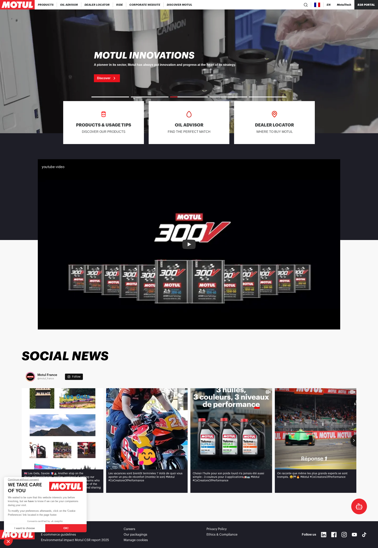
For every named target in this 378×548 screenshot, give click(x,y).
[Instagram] (344, 534)
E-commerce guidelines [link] (58, 534)
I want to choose (24, 528)
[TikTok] (364, 534)
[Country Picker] (317, 5)
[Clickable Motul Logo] (17, 4)
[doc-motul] (359, 506)
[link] (119, 4)
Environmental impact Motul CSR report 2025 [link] (75, 540)
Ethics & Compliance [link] (222, 534)
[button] (8, 541)
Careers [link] (129, 529)
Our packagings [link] (135, 534)
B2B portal (366, 4)
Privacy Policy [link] (217, 529)
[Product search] (306, 5)
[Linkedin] (323, 534)
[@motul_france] (30, 377)
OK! (66, 528)
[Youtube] (354, 534)
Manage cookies (136, 540)
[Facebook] (334, 534)
